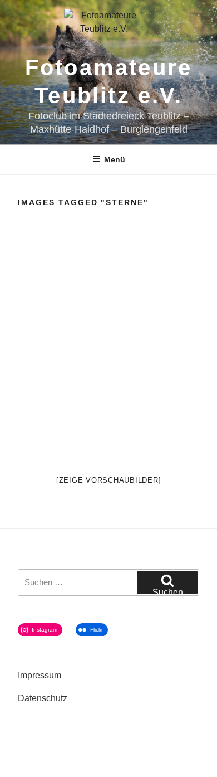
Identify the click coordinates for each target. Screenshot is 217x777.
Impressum (39, 675)
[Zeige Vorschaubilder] (108, 480)
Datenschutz (42, 698)
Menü (114, 159)
